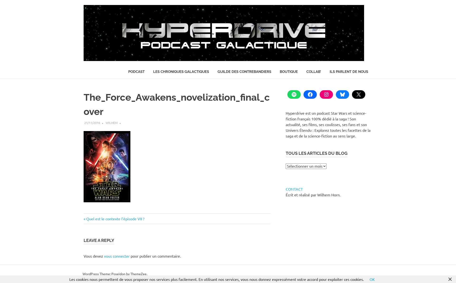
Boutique (289, 72)
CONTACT (294, 189)
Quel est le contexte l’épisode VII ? (115, 218)
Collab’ (313, 72)
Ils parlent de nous (349, 72)
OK (372, 279)
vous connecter (117, 256)
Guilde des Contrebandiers (244, 72)
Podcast (136, 72)
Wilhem (112, 123)
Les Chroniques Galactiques (181, 72)
